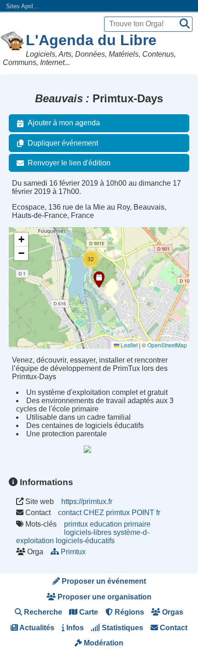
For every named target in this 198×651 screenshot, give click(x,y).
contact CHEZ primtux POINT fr (109, 512)
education (106, 524)
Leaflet (128, 345)
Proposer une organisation (103, 597)
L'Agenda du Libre (91, 40)
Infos (74, 628)
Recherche (42, 612)
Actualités (36, 628)
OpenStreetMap (167, 345)
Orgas (171, 612)
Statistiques (121, 628)
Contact (172, 628)
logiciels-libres (87, 532)
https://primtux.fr (86, 501)
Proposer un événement (103, 581)
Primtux (73, 552)
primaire (137, 524)
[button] (99, 279)
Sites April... (22, 6)
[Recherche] (185, 24)
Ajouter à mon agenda (64, 123)
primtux (76, 524)
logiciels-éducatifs (85, 541)
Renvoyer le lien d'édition (69, 163)
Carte (87, 612)
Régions (128, 612)
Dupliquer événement (63, 143)
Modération (102, 643)
